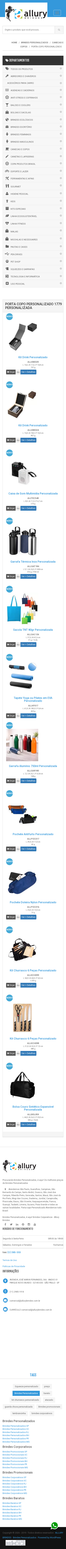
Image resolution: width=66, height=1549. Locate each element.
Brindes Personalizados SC (16, 1429)
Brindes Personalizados (26, 1393)
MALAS (14, 231)
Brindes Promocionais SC (15, 1454)
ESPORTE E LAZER (19, 171)
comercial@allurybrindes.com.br (25, 1301)
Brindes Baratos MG (12, 1519)
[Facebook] (5, 1224)
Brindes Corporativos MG (15, 1493)
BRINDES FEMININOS (21, 134)
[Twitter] (11, 1224)
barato (47, 1393)
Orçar (12, 372)
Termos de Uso (10, 1260)
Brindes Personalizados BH (16, 1435)
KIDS (13, 201)
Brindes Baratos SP (12, 1503)
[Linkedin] (17, 1224)
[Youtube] (35, 1224)
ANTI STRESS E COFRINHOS (24, 97)
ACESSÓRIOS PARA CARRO (20, 83)
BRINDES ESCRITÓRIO (21, 127)
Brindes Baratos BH (12, 1512)
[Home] (26, 4)
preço (47, 1386)
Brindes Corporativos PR (14, 1490)
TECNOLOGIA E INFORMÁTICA (25, 276)
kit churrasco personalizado (25, 1400)
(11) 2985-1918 (14, 1252)
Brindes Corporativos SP (14, 1477)
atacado (49, 1400)
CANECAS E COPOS (20, 149)
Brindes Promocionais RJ (15, 1458)
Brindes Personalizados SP (16, 1426)
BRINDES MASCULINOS (22, 142)
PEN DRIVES (16, 254)
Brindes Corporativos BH (15, 1487)
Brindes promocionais (49, 1406)
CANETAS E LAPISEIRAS (22, 156)
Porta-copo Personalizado (33, 1207)
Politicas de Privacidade (14, 1266)
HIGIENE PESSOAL (19, 194)
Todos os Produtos (22, 69)
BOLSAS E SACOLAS (21, 112)
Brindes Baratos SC (12, 1506)
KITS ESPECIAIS (18, 209)
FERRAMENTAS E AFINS (22, 178)
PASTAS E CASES (19, 247)
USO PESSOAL (18, 284)
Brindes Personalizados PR (16, 1438)
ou (18, 372)
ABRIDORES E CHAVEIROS (23, 76)
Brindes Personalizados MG (16, 1441)
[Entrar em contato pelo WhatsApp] (54, 1525)
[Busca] (59, 29)
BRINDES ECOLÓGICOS (22, 120)
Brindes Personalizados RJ (16, 1432)
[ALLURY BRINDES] (19, 1166)
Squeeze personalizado (26, 1386)
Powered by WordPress (49, 1537)
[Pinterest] (23, 1224)
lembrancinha (19, 1413)
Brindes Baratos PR (12, 1516)
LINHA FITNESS (18, 223)
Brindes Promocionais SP (15, 1451)
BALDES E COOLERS (20, 105)
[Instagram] (29, 1224)
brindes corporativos (42, 1413)
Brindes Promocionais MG (15, 1467)
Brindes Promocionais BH (15, 1461)
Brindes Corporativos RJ (14, 1483)
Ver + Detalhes (28, 372)
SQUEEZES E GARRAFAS (23, 269)
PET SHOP (15, 261)
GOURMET (16, 186)
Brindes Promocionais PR (15, 1464)
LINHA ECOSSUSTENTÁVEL (24, 216)
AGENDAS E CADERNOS (22, 90)
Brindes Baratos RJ (12, 1509)
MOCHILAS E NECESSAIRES (24, 239)
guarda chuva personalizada (18, 1406)
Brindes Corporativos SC (14, 1480)
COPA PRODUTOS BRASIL (23, 164)
